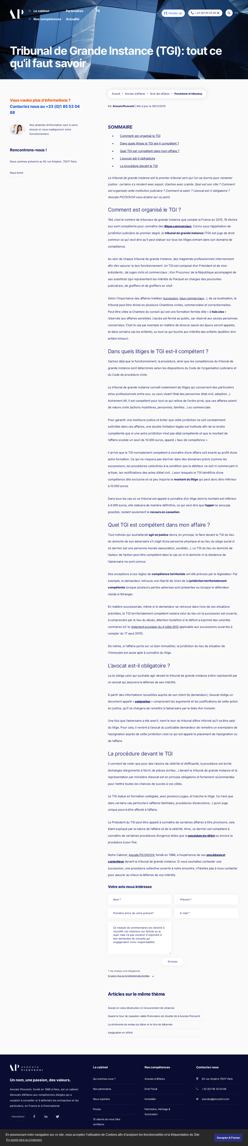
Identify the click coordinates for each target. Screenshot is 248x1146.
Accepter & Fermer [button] (228, 1137)
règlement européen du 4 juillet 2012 (155, 627)
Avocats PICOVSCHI (141, 855)
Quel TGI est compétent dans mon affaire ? (149, 151)
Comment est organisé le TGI (140, 136)
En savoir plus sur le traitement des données (128, 975)
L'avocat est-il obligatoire (137, 158)
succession (171, 298)
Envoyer (173, 961)
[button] (38, 11)
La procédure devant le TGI (139, 166)
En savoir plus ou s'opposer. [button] (24, 1140)
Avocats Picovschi (123, 106)
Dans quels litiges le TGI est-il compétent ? (149, 143)
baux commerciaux (192, 298)
